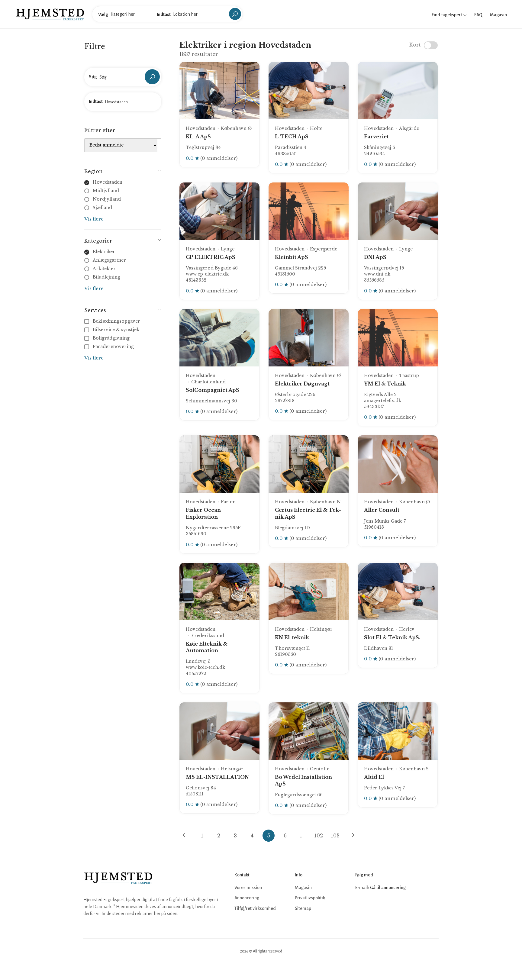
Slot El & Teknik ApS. (392, 637)
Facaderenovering (113, 346)
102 (318, 836)
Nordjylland (107, 199)
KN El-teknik (292, 637)
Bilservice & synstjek (116, 329)
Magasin (498, 14)
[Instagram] (374, 905)
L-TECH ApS (291, 137)
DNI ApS (375, 257)
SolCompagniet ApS (212, 390)
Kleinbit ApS (291, 257)
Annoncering (246, 897)
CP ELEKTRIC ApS (210, 257)
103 (335, 836)
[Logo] (50, 14)
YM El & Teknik (385, 384)
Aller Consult (381, 510)
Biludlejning (106, 277)
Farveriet (376, 137)
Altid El (374, 777)
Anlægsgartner (109, 260)
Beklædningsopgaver (116, 321)
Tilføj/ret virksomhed (255, 908)
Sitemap (303, 908)
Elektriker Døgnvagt (302, 384)
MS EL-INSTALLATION (217, 777)
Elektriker (104, 251)
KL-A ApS (198, 137)
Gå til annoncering (388, 887)
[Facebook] (360, 905)
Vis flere (94, 219)
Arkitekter (104, 268)
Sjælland (102, 207)
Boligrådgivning (111, 338)
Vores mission (248, 887)
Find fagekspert (447, 14)
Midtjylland (106, 190)
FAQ (478, 14)
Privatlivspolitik (310, 897)
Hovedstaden (107, 182)
